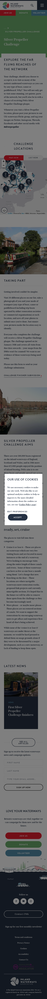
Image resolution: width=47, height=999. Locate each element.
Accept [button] (18, 517)
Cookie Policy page (27, 505)
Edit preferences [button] (17, 512)
